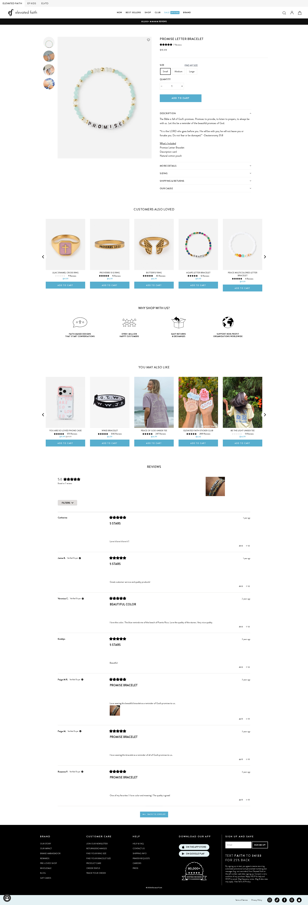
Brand (187, 12)
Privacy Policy (256, 900)
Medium (178, 71)
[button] (171, 45)
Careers (137, 863)
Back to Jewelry (156, 814)
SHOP (148, 12)
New (119, 12)
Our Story (45, 843)
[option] (154, 21)
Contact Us (139, 848)
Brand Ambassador (50, 853)
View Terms (238, 881)
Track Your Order (96, 873)
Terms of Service (241, 900)
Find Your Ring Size (96, 853)
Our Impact (46, 848)
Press (135, 868)
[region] (216, 486)
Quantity (165, 79)
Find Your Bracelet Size (98, 858)
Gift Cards (45, 878)
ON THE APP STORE (196, 847)
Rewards (44, 858)
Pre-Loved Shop (48, 863)
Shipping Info (140, 853)
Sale (171, 12)
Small (165, 71)
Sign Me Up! (260, 844)
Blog (43, 873)
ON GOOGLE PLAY (195, 853)
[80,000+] (194, 880)
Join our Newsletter (97, 843)
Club (158, 12)
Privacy (248, 881)
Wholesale (45, 868)
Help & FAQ (138, 843)
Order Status (93, 868)
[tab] (205, 113)
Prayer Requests (141, 858)
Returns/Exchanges (96, 848)
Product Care (93, 863)
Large (192, 71)
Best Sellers (133, 12)
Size (162, 65)
